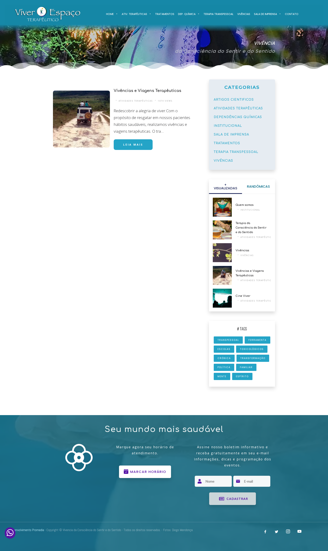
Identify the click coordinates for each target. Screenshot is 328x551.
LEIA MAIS (133, 144)
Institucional (250, 209)
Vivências (243, 14)
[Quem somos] (222, 207)
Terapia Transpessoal (218, 14)
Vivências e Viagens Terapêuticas (147, 91)
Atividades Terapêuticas (136, 101)
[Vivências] (222, 253)
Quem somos (245, 205)
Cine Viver (243, 296)
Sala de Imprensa (265, 14)
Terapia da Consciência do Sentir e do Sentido (251, 228)
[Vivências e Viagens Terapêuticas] (81, 119)
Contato (291, 14)
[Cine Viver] (222, 298)
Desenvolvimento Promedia (26, 530)
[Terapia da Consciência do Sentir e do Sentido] (222, 230)
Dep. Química (187, 14)
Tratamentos (164, 14)
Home (110, 14)
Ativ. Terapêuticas (134, 14)
